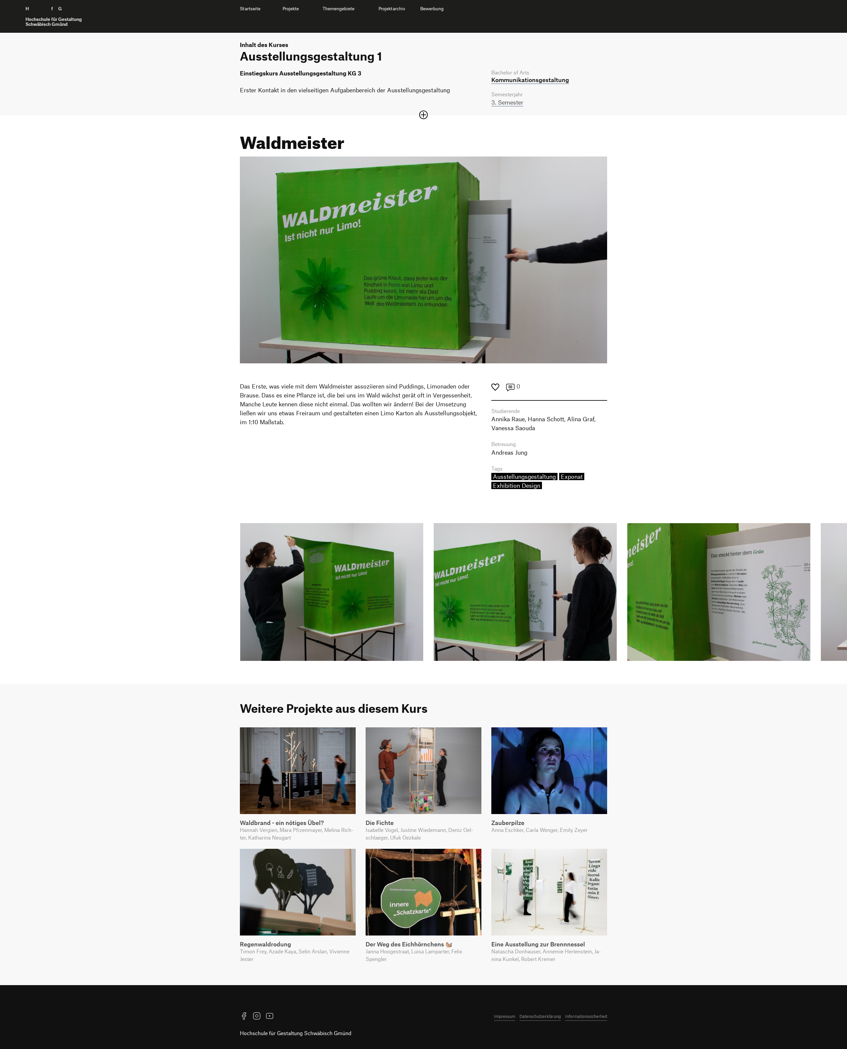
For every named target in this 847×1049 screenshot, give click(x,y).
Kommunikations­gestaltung (530, 79)
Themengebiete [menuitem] (338, 8)
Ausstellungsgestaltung (524, 476)
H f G (53, 16)
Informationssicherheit (586, 1016)
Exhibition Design (516, 485)
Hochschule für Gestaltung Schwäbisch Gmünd (295, 1033)
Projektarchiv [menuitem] (392, 8)
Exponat (572, 476)
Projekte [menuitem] (291, 8)
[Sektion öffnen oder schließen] (423, 115)
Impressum (504, 1016)
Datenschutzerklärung (540, 1016)
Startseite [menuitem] (250, 8)
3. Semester (507, 102)
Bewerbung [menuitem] (432, 8)
